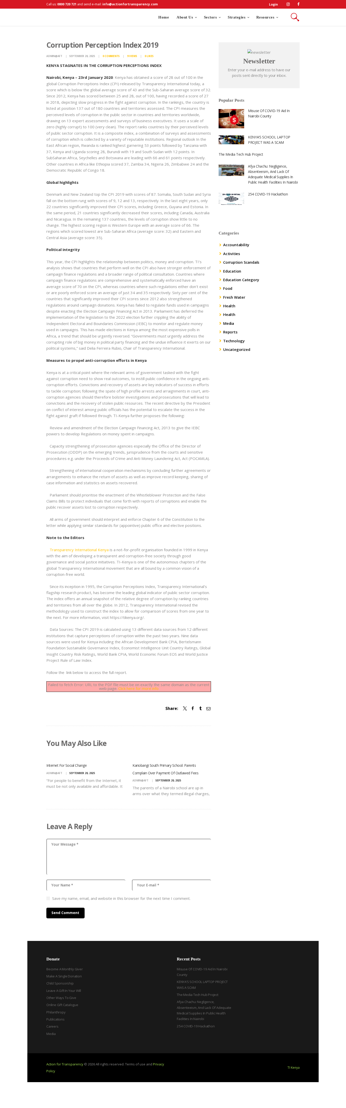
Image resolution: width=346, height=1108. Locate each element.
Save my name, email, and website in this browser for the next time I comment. (121, 898)
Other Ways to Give (61, 997)
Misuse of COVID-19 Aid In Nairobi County (269, 113)
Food (227, 288)
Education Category (241, 279)
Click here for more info (138, 688)
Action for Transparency (64, 1064)
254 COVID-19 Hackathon (268, 194)
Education (232, 271)
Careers (52, 1026)
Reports (230, 331)
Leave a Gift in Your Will (63, 990)
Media (228, 323)
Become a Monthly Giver (64, 969)
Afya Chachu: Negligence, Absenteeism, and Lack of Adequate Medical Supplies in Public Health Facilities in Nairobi (273, 174)
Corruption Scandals (241, 262)
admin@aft (54, 56)
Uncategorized (236, 349)
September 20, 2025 (82, 56)
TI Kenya (293, 1067)
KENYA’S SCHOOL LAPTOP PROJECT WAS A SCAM (269, 140)
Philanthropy (56, 1012)
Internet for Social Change (66, 765)
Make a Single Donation (64, 976)
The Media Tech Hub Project (241, 154)
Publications (55, 1019)
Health (229, 305)
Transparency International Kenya (79, 549)
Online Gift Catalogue (62, 1005)
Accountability (236, 244)
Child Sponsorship (60, 983)
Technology (234, 340)
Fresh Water (234, 297)
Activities (231, 253)
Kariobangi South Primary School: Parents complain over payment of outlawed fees (165, 769)
